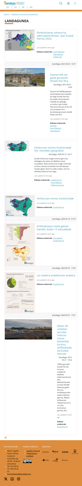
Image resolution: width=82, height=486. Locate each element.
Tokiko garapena (57, 185)
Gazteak (53, 126)
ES (15, 7)
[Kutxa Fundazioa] (45, 460)
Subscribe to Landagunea (5, 437)
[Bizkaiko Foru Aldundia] (55, 452)
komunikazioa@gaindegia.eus (19, 474)
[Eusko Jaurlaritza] (65, 452)
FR (23, 7)
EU (7, 7)
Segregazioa (58, 54)
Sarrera (6, 14)
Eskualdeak (57, 238)
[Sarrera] (15, 3)
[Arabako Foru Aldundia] (45, 452)
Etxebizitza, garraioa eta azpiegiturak (24, 14)
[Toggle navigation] (75, 3)
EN (31, 7)
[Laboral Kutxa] (55, 460)
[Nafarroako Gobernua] (65, 460)
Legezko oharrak (33, 451)
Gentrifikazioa (58, 52)
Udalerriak (57, 57)
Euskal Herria (56, 180)
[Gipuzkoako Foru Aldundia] (75, 452)
